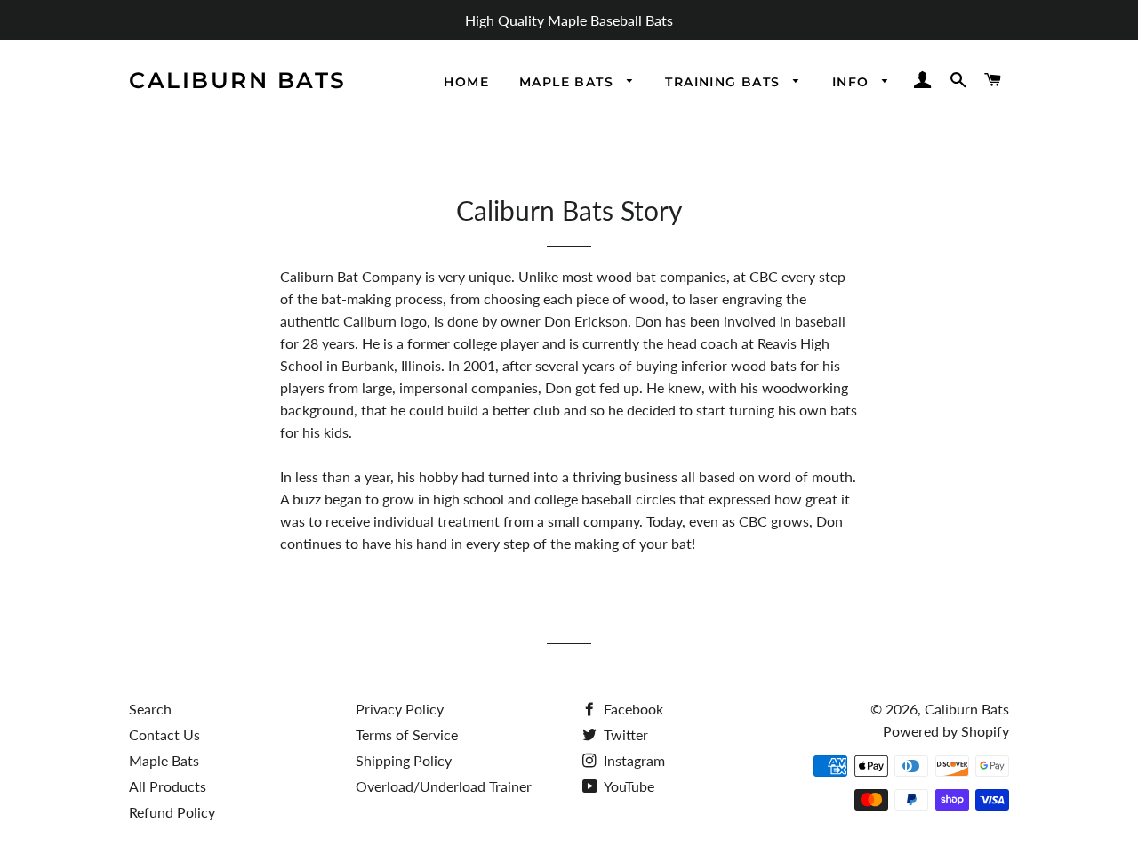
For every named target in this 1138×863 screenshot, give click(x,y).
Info (853, 82)
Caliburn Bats (238, 80)
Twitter (624, 734)
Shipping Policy (404, 760)
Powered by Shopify (946, 730)
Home (466, 82)
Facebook (631, 708)
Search (150, 708)
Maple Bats (568, 82)
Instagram (632, 760)
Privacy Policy (400, 708)
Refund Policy (172, 811)
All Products (167, 786)
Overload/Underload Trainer (444, 786)
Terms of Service (407, 734)
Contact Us (164, 734)
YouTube (627, 786)
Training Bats (725, 82)
